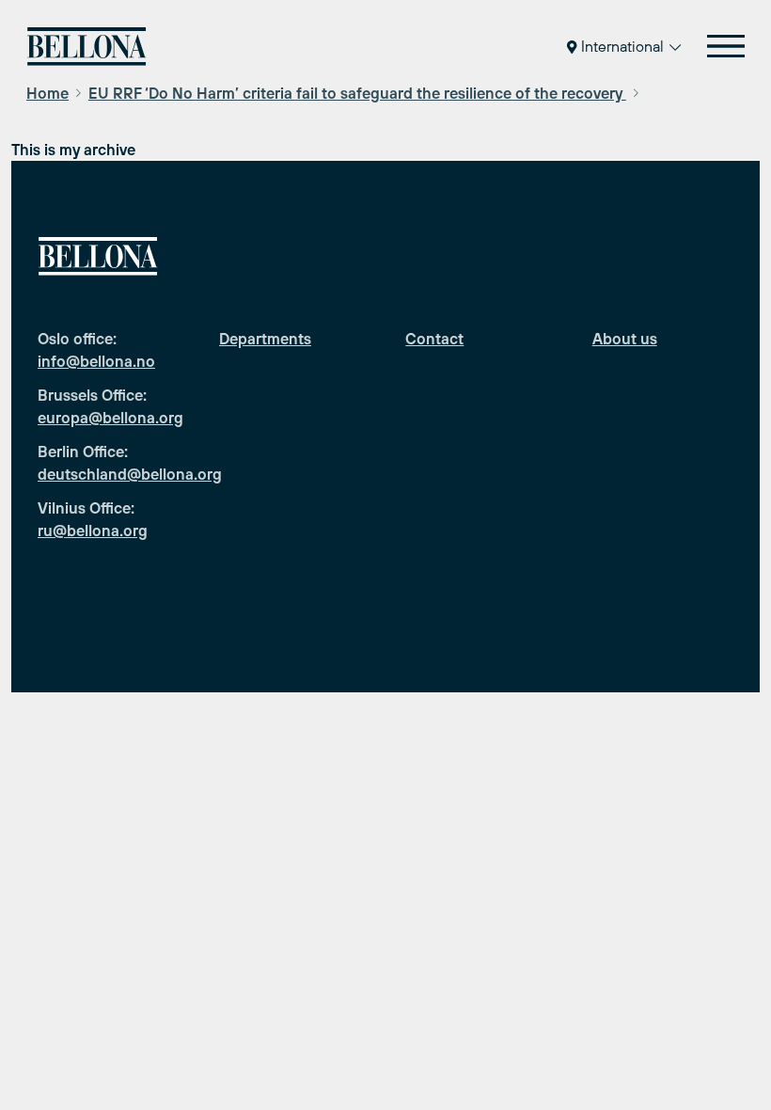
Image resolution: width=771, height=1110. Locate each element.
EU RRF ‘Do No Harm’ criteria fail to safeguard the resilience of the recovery (357, 93)
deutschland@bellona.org (130, 474)
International (622, 46)
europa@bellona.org (110, 417)
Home (47, 93)
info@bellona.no (96, 361)
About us (624, 338)
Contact (434, 338)
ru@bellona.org (93, 530)
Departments (265, 338)
